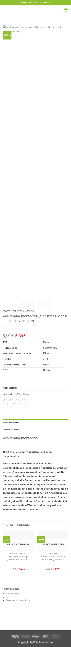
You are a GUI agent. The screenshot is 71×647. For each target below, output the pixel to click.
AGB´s (9, 597)
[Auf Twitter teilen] (17, 401)
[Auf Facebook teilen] (11, 401)
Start (6, 311)
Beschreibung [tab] (12, 422)
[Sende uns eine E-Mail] (38, 618)
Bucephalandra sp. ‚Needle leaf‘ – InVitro (18, 558)
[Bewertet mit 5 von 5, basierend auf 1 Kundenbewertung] (35, 330)
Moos (30, 311)
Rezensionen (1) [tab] (12, 429)
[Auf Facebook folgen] (27, 618)
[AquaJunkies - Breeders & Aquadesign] (35, 12)
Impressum (12, 593)
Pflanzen (18, 311)
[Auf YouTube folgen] (44, 618)
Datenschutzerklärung (18, 600)
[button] (5, 12)
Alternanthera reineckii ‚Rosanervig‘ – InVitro (53, 558)
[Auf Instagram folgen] (33, 618)
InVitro (18, 394)
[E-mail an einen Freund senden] (23, 401)
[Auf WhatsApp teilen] (5, 401)
